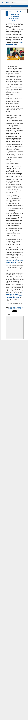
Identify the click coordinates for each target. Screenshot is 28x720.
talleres (19, 308)
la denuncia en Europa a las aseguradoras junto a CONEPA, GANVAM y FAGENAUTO (14, 295)
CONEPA (15, 308)
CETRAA (10, 308)
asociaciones (20, 307)
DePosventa (14, 305)
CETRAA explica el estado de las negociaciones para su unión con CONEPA (15, 16)
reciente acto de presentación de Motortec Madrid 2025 (14, 261)
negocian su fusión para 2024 (14, 43)
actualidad (13, 307)
